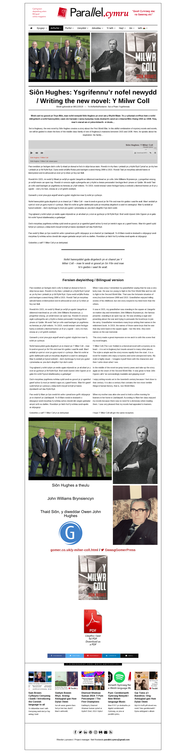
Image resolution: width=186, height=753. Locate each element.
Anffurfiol (55, 28)
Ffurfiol (68, 28)
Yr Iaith (110, 28)
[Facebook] (75, 732)
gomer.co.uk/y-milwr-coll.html (74, 550)
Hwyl (121, 28)
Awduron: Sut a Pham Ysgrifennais (114, 107)
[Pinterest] (90, 732)
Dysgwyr (41, 28)
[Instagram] (96, 732)
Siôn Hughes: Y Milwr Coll (39, 158)
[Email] (106, 732)
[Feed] (111, 732)
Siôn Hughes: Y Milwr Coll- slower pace (43, 161)
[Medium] (101, 732)
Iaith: (140, 28)
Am (130, 28)
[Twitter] (80, 732)
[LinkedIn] (85, 732)
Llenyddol (81, 28)
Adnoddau (96, 28)
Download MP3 (142, 153)
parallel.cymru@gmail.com (117, 740)
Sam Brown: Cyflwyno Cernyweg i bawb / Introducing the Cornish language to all (39, 699)
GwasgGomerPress (120, 550)
